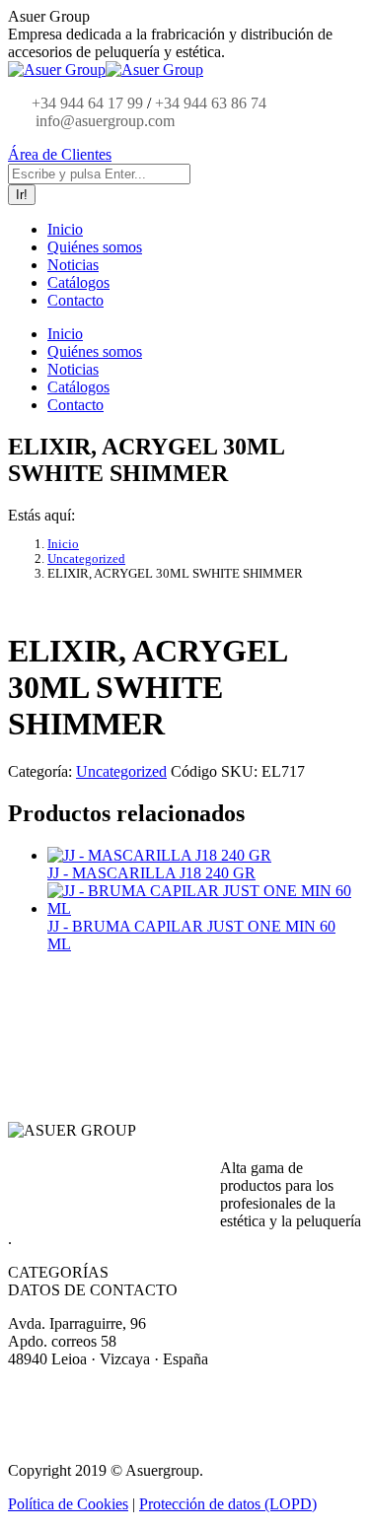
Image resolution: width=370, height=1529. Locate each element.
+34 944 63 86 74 (210, 103)
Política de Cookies (68, 1503)
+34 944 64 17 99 (87, 103)
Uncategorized (121, 771)
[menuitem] (65, 229)
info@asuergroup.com (103, 120)
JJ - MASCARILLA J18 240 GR (151, 873)
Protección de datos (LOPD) (228, 1503)
